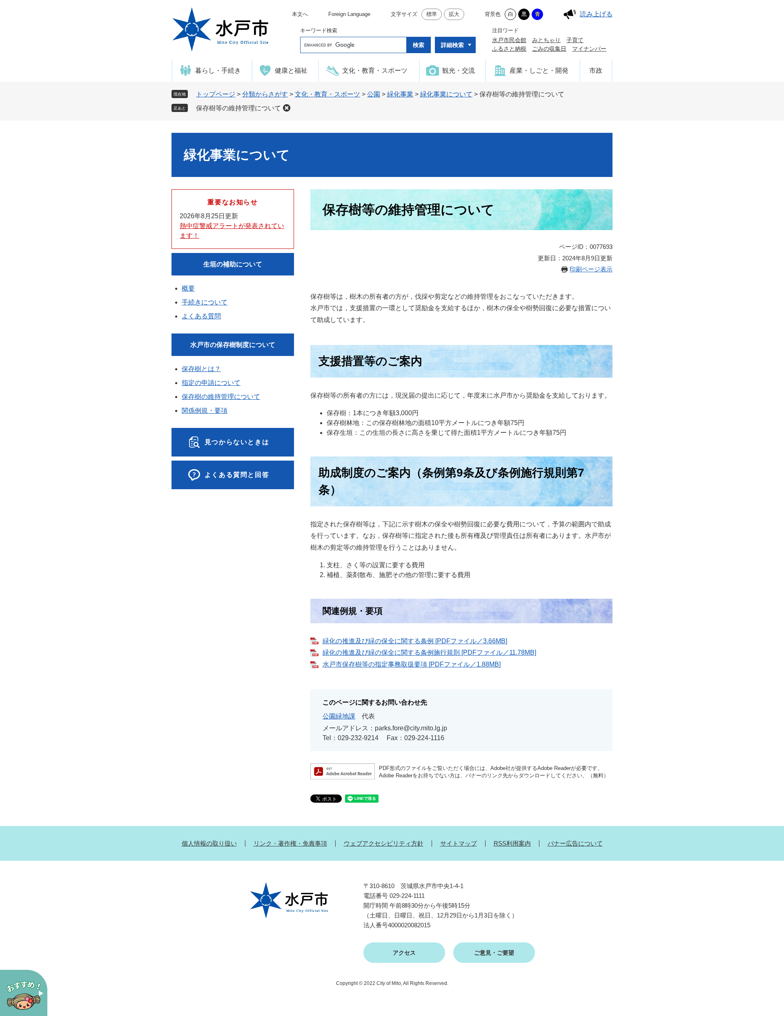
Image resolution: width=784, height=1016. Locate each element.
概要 (188, 288)
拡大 (454, 14)
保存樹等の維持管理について (238, 108)
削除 (286, 108)
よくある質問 (201, 316)
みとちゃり (546, 40)
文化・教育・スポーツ (327, 94)
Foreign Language (349, 14)
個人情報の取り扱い (209, 843)
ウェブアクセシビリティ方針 (383, 843)
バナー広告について (575, 843)
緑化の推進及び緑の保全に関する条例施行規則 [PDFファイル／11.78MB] (429, 652)
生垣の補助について (232, 264)
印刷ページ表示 (591, 269)
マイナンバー (589, 48)
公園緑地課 (339, 716)
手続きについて (204, 302)
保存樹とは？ (201, 368)
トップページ (215, 94)
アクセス (404, 952)
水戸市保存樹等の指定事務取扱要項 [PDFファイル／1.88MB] (412, 664)
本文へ (300, 14)
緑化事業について (446, 94)
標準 (431, 14)
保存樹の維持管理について (221, 396)
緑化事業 (400, 94)
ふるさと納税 (509, 48)
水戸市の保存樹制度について (232, 344)
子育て (575, 40)
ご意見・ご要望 (494, 952)
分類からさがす (265, 94)
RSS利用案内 (512, 843)
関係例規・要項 (204, 410)
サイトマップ (458, 843)
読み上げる (596, 14)
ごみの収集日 (549, 48)
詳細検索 (452, 45)
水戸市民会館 (509, 40)
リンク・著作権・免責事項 (290, 843)
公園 (373, 94)
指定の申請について (211, 382)
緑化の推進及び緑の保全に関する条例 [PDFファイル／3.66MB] (415, 641)
